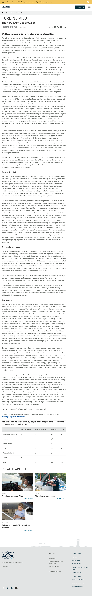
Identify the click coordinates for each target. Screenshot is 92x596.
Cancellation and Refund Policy (80, 568)
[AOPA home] (6, 7)
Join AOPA (51, 556)
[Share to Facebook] (55, 27)
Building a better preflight (12, 496)
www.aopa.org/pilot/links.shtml (13, 417)
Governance (52, 563)
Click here (48, 2)
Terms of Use (76, 564)
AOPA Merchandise (78, 579)
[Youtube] (16, 588)
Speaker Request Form (55, 571)
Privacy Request (77, 586)
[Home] (4, 13)
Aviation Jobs (76, 576)
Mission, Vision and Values (56, 561)
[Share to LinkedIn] (61, 27)
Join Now (80, 7)
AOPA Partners (53, 569)
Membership (52, 558)
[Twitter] (8, 588)
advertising (76, 560)
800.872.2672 (5, 566)
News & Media (10, 12)
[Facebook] (4, 588)
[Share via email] (65, 27)
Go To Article (28, 498)
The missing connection (45, 496)
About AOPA (52, 553)
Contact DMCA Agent (79, 583)
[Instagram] (12, 588)
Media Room (76, 557)
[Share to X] (58, 27)
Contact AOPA (76, 553)
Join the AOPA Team (54, 566)
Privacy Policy (76, 572)
